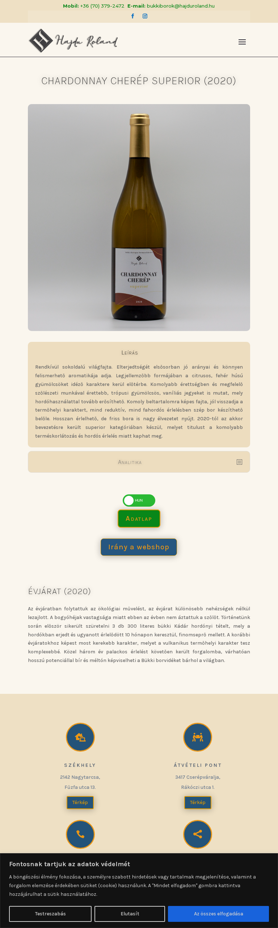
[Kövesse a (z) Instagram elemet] (145, 16)
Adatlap (139, 518)
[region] (139, 890)
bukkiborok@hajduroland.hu (181, 6)
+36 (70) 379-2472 (102, 6)
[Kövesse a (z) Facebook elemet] (133, 16)
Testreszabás (50, 914)
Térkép (80, 802)
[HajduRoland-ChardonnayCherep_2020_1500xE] (139, 329)
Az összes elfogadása (218, 914)
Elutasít (130, 914)
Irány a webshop (138, 547)
